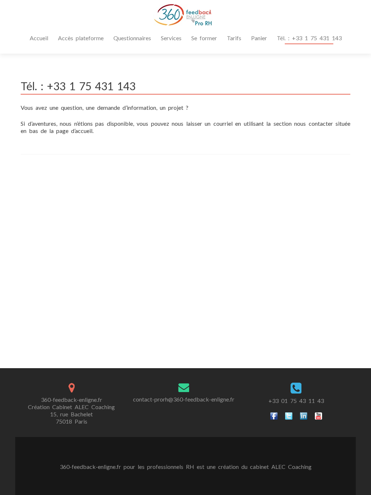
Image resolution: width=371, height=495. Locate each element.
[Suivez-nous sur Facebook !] (274, 415)
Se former (204, 37)
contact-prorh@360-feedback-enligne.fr (183, 399)
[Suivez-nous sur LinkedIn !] (303, 415)
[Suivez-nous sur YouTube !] (318, 415)
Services (171, 37)
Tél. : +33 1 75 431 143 (309, 37)
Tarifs (234, 37)
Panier (259, 37)
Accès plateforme (81, 37)
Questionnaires (132, 37)
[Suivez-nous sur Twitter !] (288, 415)
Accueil (39, 37)
